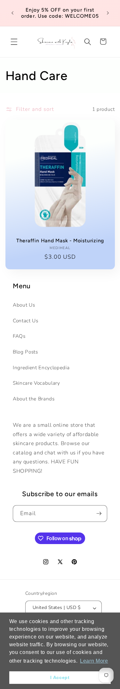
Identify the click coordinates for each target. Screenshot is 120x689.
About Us (24, 304)
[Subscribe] (99, 513)
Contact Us (25, 320)
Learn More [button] (94, 661)
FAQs (19, 336)
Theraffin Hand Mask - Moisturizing (60, 240)
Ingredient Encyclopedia (41, 367)
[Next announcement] (108, 13)
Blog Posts (25, 351)
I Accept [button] (59, 677)
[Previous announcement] (12, 13)
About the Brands (34, 398)
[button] (14, 41)
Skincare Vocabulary (36, 383)
